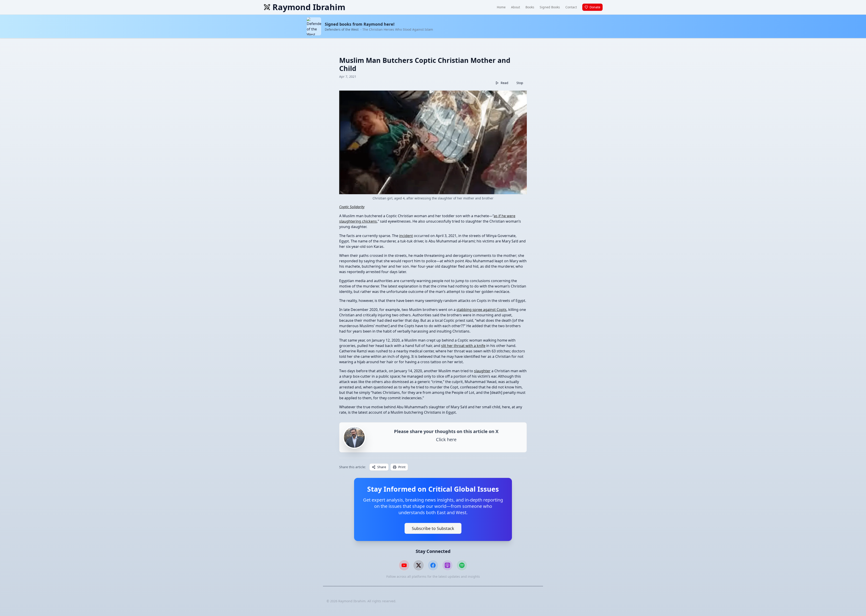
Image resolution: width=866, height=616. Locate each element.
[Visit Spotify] (461, 565)
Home (501, 7)
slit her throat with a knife (463, 345)
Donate (595, 7)
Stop (519, 83)
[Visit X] (418, 565)
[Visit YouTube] (404, 565)
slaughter (482, 370)
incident (406, 235)
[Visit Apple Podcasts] (447, 565)
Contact (571, 7)
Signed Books (550, 7)
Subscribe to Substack (433, 528)
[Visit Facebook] (433, 565)
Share (381, 467)
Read (504, 83)
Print (401, 467)
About (515, 7)
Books (529, 7)
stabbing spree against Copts (481, 309)
